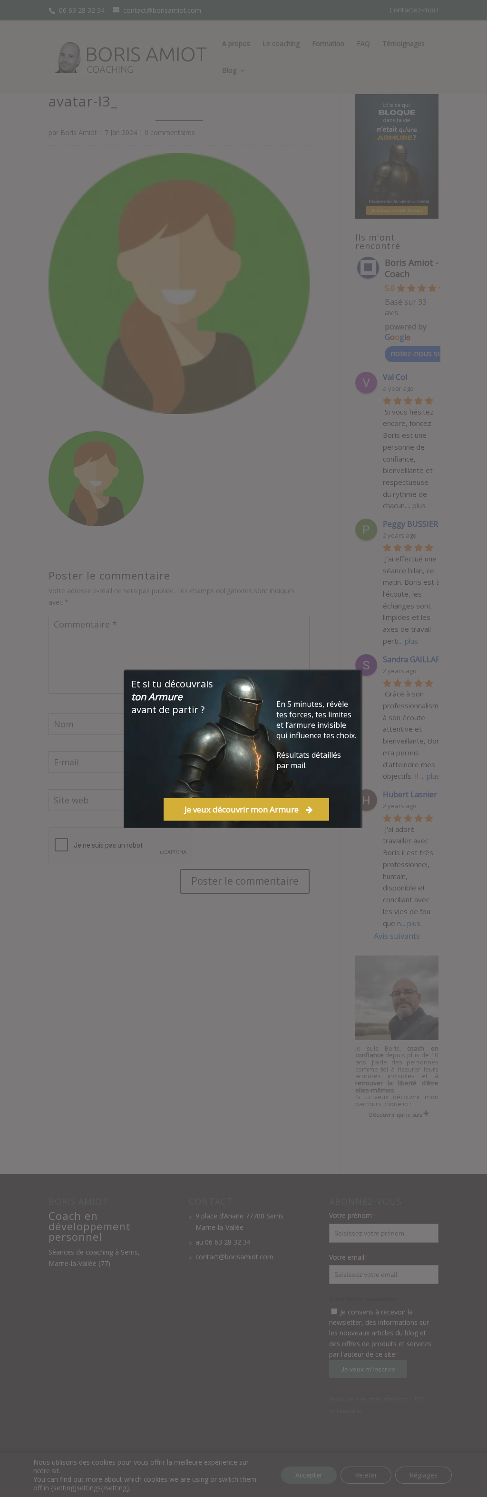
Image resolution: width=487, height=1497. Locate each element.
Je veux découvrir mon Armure (242, 808)
